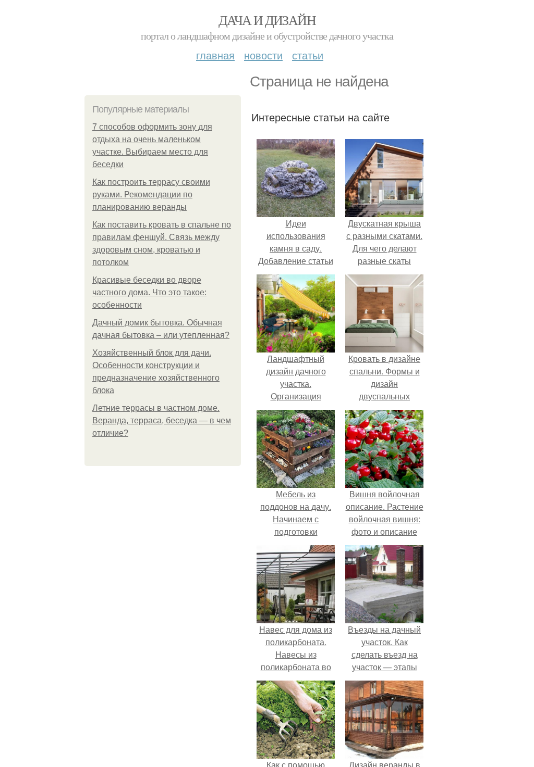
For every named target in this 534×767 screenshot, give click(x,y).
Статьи (307, 54)
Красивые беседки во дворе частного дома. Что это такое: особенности (149, 292)
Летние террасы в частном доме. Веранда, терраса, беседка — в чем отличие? (161, 420)
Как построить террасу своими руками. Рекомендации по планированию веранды (151, 194)
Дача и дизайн (267, 20)
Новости (263, 54)
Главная (215, 54)
